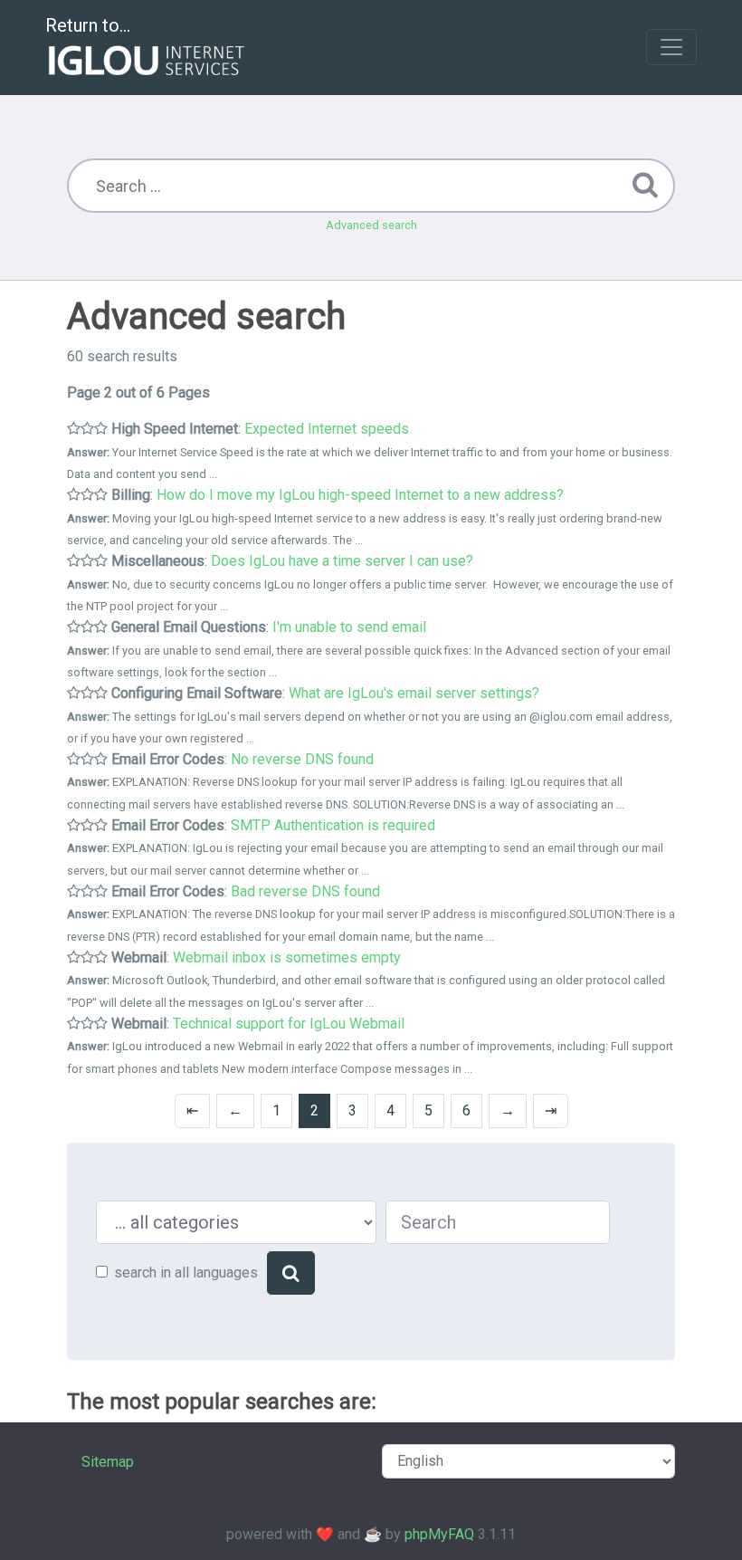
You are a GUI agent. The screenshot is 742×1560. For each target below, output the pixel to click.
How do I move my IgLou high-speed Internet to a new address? (360, 494)
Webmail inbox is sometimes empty (287, 957)
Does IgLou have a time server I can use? (342, 560)
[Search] (291, 1273)
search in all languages (186, 1272)
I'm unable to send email (349, 627)
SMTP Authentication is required (333, 825)
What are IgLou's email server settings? (414, 693)
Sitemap (107, 1461)
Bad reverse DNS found (305, 891)
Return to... (87, 25)
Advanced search (371, 225)
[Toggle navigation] (671, 47)
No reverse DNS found (302, 759)
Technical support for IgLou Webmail (288, 1023)
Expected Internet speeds (326, 428)
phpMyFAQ (439, 1534)
